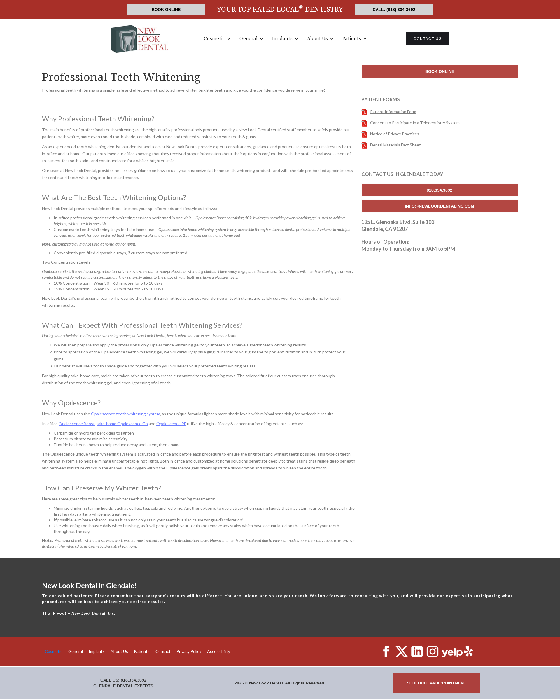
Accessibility (218, 651)
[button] (217, 38)
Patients (142, 651)
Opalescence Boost (77, 423)
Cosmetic (53, 651)
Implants (97, 651)
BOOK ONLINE (166, 9)
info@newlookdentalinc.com (439, 206)
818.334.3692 (439, 190)
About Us (119, 651)
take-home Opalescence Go (122, 423)
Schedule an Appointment (436, 683)
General (75, 651)
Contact (163, 651)
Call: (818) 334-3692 (394, 9)
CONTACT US (428, 39)
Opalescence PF (171, 423)
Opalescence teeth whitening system (125, 413)
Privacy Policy (188, 651)
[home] (140, 39)
